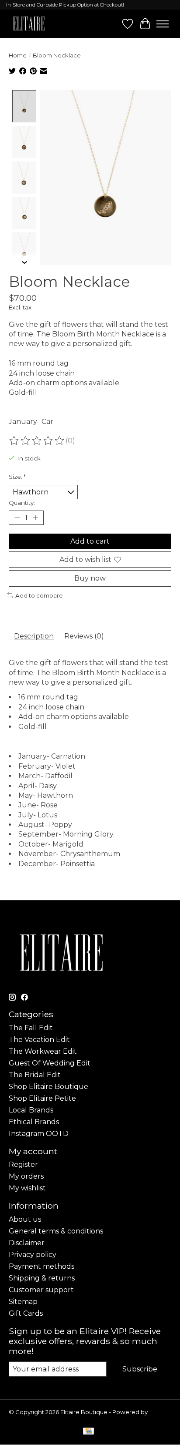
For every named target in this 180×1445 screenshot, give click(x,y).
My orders (26, 1176)
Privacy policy (32, 1254)
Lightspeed (25, 1418)
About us (25, 1219)
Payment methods (41, 1266)
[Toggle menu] (162, 24)
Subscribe (139, 1369)
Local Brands (31, 1110)
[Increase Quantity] (35, 518)
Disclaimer (27, 1243)
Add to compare (39, 595)
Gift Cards (26, 1313)
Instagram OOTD (39, 1133)
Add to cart (90, 541)
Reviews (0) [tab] (84, 636)
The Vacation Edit (39, 1039)
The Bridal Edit (35, 1075)
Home (18, 55)
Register (23, 1164)
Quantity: (22, 502)
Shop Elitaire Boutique (48, 1086)
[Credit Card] (88, 1432)
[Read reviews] (37, 441)
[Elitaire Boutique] (29, 23)
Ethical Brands (34, 1122)
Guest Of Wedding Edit (49, 1063)
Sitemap (23, 1301)
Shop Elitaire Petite (42, 1098)
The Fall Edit (31, 1028)
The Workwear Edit (43, 1051)
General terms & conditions (56, 1231)
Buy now (90, 578)
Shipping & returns (42, 1278)
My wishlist (27, 1188)
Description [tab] (34, 636)
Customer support (41, 1290)
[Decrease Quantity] (17, 518)
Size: (17, 476)
